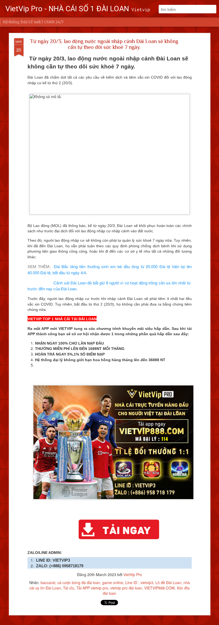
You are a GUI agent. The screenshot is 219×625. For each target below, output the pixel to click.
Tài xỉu (68, 588)
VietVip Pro (132, 574)
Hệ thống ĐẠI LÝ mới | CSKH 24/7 (33, 22)
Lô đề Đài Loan (168, 582)
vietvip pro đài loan (126, 588)
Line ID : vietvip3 (139, 582)
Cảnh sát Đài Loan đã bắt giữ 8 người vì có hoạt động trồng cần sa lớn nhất (120, 283)
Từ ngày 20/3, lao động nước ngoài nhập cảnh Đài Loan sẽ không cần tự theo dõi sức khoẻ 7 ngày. (104, 44)
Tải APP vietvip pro (92, 588)
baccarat (48, 582)
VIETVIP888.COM (159, 588)
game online (112, 582)
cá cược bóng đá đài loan (78, 582)
